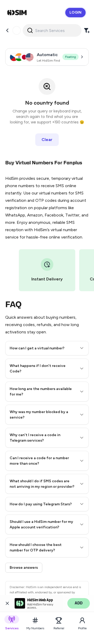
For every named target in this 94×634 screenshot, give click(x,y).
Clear (47, 139)
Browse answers (24, 567)
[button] (47, 348)
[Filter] (87, 30)
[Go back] (7, 30)
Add (79, 603)
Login (75, 12)
